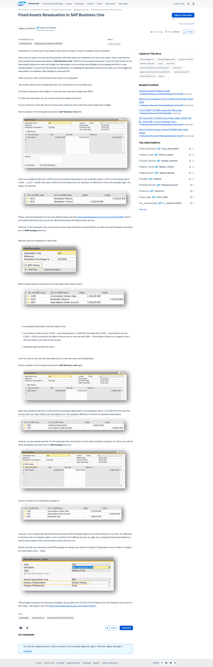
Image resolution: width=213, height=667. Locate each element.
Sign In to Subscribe (183, 15)
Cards (160, 64)
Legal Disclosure (73, 663)
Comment (27, 651)
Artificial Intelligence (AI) (166, 59)
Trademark (86, 663)
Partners (90, 4)
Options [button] (173, 19)
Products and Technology (52, 4)
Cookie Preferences (110, 663)
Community (33, 3)
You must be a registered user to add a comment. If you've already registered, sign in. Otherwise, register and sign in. (72, 646)
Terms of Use (49, 663)
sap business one (38, 618)
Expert (161, 76)
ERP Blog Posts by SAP (81, 10)
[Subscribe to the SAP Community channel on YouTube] (171, 663)
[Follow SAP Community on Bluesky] (166, 663)
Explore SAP (179, 4)
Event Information (180, 72)
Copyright (60, 663)
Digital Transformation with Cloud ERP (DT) (154, 72)
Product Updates (114, 44)
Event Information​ (146, 76)
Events (100, 4)
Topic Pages (123, 4)
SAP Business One (25, 44)
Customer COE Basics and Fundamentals (154, 68)
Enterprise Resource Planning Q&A (156, 113)
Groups (69, 4)
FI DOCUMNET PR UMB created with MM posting (160, 110)
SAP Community (23, 10)
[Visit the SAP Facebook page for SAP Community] (162, 663)
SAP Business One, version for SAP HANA (48, 44)
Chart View (170, 64)
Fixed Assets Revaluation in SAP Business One (61, 15)
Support (96, 663)
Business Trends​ (145, 64)
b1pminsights (24, 618)
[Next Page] (168, 79)
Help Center (110, 4)
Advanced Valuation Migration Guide (154, 91)
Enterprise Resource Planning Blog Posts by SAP (162, 94)
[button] (184, 32)
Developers (79, 4)
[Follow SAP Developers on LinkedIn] (175, 663)
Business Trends (184, 59)
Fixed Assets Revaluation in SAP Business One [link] (106, 10)
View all (142, 209)
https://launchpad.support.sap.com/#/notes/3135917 (73, 606)
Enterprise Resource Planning (61, 10)
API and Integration (146, 59)
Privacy (39, 663)
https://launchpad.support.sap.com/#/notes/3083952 (101, 217)
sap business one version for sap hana (60, 618)
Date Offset (176, 68)
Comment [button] (126, 628)
